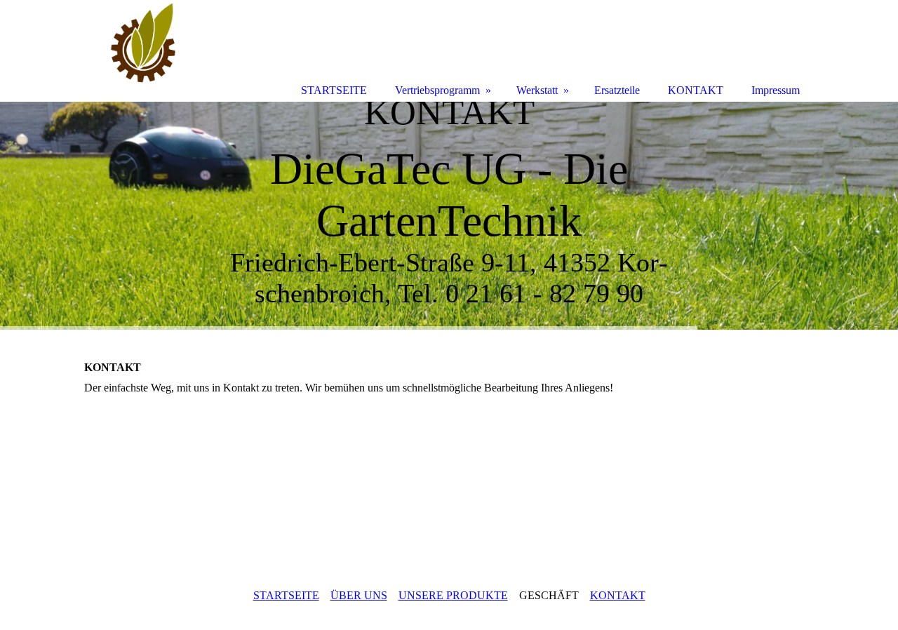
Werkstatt (537, 90)
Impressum (775, 90)
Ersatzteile (617, 90)
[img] (449, 216)
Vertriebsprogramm (437, 90)
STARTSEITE (286, 595)
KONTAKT (617, 595)
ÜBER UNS (358, 595)
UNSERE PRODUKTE (453, 595)
